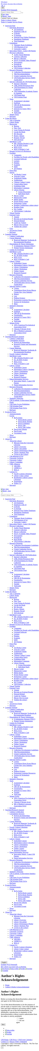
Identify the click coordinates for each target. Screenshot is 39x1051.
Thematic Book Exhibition (23, 45)
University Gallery (20, 49)
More (16, 304)
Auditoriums (18, 180)
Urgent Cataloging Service (23, 76)
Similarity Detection (16, 306)
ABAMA (17, 466)
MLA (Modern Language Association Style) (22, 332)
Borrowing (13, 124)
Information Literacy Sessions (24, 265)
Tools (11, 99)
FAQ (11, 228)
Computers (17, 155)
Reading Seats (19, 207)
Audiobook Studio (20, 178)
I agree (21, 1018)
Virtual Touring (15, 213)
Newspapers (18, 62)
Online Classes (19, 271)
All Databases (18, 29)
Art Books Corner (20, 174)
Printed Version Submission (23, 248)
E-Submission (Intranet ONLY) (24, 246)
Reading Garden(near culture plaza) (26, 205)
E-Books (17, 33)
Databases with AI (20, 31)
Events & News (10, 412)
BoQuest (13, 116)
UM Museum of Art (21, 47)
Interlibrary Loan (15, 141)
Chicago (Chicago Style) (22, 329)
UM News (13, 1040)
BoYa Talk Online (24, 427)
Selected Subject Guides (18, 286)
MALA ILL (18, 147)
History (16, 294)
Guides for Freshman (17, 250)
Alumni (16, 217)
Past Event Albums (20, 429)
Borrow (16, 126)
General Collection (20, 57)
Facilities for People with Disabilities (26, 157)
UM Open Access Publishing (19, 404)
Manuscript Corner (20, 197)
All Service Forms (16, 230)
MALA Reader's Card (21, 149)
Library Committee (16, 462)
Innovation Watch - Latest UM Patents (23, 51)
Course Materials (15, 238)
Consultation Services (17, 340)
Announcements (15, 414)
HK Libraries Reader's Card (23, 143)
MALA (16, 470)
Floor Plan (13, 170)
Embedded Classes (20, 263)
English (3, 10)
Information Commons (21, 188)
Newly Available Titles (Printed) (25, 60)
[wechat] (8, 1034)
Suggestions (18, 481)
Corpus (16, 288)
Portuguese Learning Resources (25, 300)
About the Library (16, 441)
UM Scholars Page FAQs (18, 408)
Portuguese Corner (20, 203)
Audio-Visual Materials (22, 55)
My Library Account (8, 967)
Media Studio (18, 199)
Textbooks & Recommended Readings (25, 241)
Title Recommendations (22, 74)
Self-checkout (18, 140)
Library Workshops (20, 269)
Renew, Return (19, 136)
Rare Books (18, 66)
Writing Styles (14, 323)
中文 (8, 10)
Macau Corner (19, 196)
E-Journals (17, 35)
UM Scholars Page (20, 97)
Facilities (13, 153)
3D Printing (18, 169)
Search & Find (10, 26)
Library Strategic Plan (21, 452)
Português (13, 10)
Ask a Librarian (15, 120)
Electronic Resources (17, 28)
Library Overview (20, 447)
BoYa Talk (22, 425)
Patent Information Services (19, 379)
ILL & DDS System (21, 145)
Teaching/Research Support (14, 337)
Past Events (18, 431)
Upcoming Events (20, 433)
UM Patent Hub (19, 95)
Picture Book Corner (21, 201)
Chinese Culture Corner (22, 182)
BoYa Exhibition (24, 423)
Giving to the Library (21, 454)
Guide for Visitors (20, 223)
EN (3, 8)
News (12, 435)
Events (12, 416)
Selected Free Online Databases (25, 37)
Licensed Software (20, 159)
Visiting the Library (20, 226)
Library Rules (14, 122)
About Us (8, 439)
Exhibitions (13, 43)
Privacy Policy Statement (18, 1042)
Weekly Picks (14, 114)
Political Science (19, 298)
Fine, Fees (17, 128)
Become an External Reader (23, 219)
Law (15, 296)
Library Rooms (19, 190)
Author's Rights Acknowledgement (17, 987)
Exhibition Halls (19, 186)
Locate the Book (19, 132)
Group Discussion (24, 192)
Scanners (17, 165)
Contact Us (13, 472)
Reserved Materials (20, 240)
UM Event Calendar (25, 1040)
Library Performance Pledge (23, 450)
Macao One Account (21, 225)
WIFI (16, 167)
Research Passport (20, 273)
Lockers (16, 161)
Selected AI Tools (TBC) (22, 109)
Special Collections (20, 84)
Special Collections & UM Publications (23, 82)
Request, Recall (19, 138)
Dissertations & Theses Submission (22, 244)
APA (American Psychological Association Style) (24, 326)
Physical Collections (16, 53)
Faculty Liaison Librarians (19, 354)
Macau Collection (20, 58)
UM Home (5, 1040)
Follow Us (17, 483)
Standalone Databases (21, 39)
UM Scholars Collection (22, 68)
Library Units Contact (21, 476)
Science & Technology (21, 302)
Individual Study (24, 194)
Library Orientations (21, 267)
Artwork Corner (19, 176)
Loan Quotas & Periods (22, 130)
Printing (16, 163)
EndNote (17, 103)
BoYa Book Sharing (25, 422)
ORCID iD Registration (22, 105)
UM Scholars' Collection (22, 211)
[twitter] (8, 1032)
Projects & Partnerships (22, 342)
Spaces (12, 172)
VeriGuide (17, 113)
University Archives (16, 458)
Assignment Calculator (21, 101)
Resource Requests (16, 70)
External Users (15, 215)
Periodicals (17, 64)
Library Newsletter (20, 449)
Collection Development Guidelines (26, 72)
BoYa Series (18, 418)
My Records (18, 134)
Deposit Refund (19, 221)
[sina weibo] (9, 1030)
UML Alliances (15, 464)
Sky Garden (18, 209)
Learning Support (11, 234)
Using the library (11, 118)
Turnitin (16, 111)
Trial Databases (19, 41)
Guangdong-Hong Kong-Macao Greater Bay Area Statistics (25, 291)
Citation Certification (17, 236)
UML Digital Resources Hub (24, 85)
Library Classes (15, 261)
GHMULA (18, 468)
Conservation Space (21, 184)
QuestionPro (18, 107)
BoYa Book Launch (25, 420)
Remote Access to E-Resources (20, 151)
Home (7, 985)
